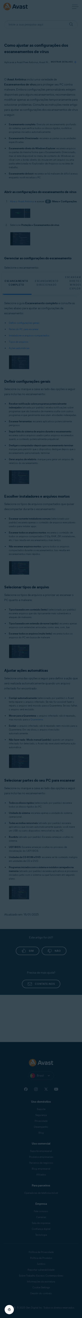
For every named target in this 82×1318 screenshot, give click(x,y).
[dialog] (41, 659)
